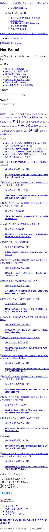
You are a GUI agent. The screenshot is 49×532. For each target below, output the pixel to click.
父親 (40, 126)
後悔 (1, 126)
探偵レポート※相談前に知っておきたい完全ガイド (24, 3)
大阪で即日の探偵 (18, 29)
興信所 (34, 130)
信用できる (38, 117)
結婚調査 (17, 131)
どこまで (23, 114)
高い (11, 134)
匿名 (11, 122)
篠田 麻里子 (10, 131)
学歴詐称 (27, 122)
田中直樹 (45, 126)
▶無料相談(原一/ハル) (10, 43)
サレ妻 (7, 117)
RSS (4, 139)
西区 (41, 131)
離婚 (5, 134)
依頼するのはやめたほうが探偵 (25, 18)
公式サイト (5, 122)
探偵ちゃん (13, 126)
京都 (19, 117)
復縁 (4, 126)
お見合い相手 (14, 114)
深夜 (32, 126)
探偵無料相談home (13, 38)
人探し (25, 117)
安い (39, 121)
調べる (46, 131)
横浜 (27, 125)
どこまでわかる (32, 114)
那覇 (1, 134)
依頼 (32, 117)
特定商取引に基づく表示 (16, 509)
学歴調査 (33, 122)
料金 (21, 125)
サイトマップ (11, 506)
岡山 (47, 122)
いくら (7, 114)
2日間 (2, 114)
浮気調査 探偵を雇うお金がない (25, 23)
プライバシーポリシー (15, 514)
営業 (22, 122)
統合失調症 (24, 131)
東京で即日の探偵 (18, 26)
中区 (16, 117)
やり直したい (42, 114)
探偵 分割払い (17, 20)
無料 (36, 126)
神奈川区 (3, 131)
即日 (16, 121)
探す (8, 126)
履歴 (44, 122)
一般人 (12, 117)
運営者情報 (10, 511)
